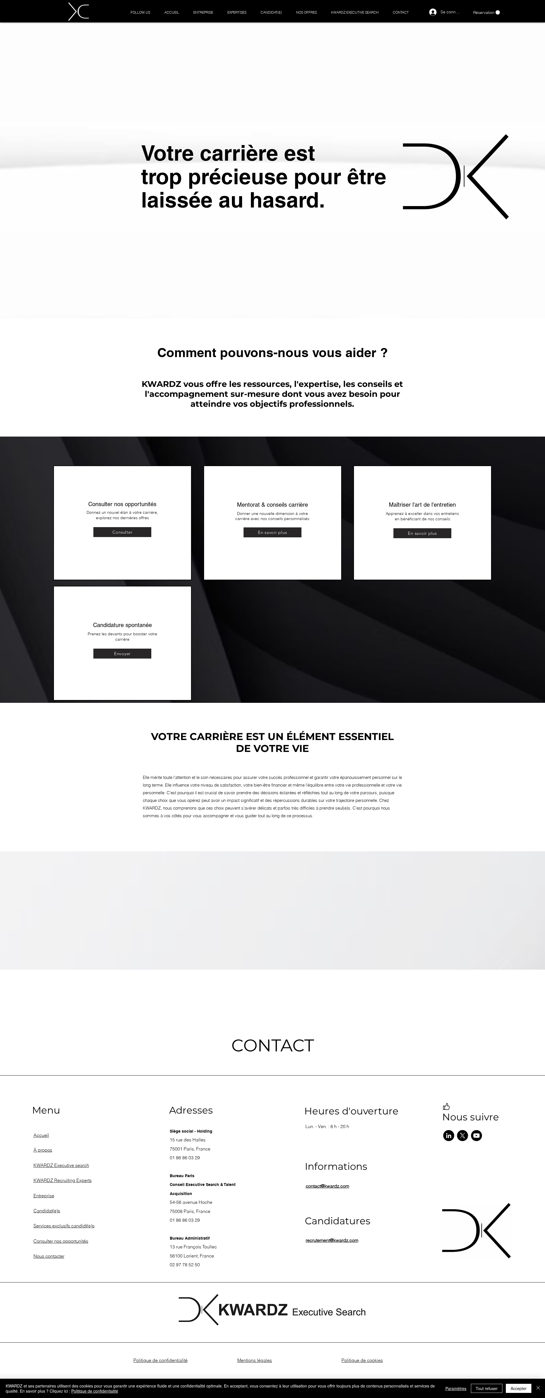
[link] (486, 12)
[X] (462, 1135)
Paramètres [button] (455, 1388)
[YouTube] (476, 1135)
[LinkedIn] (448, 1135)
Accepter (519, 1388)
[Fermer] (538, 1388)
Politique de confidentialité (94, 1391)
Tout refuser (487, 1388)
